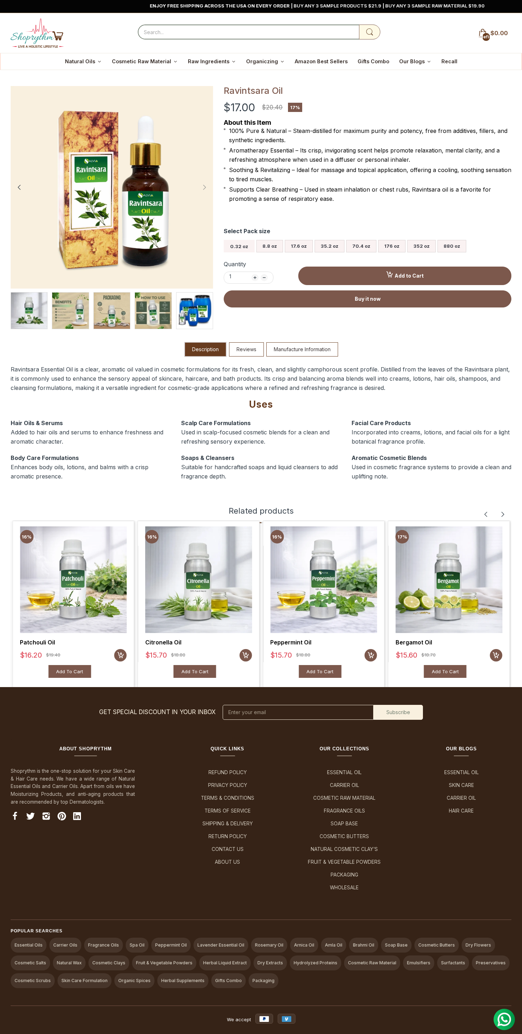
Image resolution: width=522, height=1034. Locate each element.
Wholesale (344, 887)
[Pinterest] (62, 817)
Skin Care (461, 785)
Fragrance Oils (344, 811)
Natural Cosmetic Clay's (344, 849)
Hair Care (461, 811)
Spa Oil (137, 945)
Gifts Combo (228, 980)
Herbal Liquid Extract (225, 962)
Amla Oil (333, 945)
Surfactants (453, 962)
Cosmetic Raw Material (344, 798)
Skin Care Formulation (84, 980)
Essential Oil (344, 772)
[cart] (120, 655)
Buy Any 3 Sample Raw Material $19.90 (393, 6)
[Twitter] (30, 817)
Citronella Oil (163, 642)
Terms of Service (228, 811)
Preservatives (491, 962)
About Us (227, 862)
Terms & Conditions (227, 798)
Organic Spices (134, 980)
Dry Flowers (478, 945)
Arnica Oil (304, 945)
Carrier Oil (344, 785)
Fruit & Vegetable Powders (344, 862)
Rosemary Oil (269, 945)
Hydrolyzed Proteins (315, 962)
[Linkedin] (77, 817)
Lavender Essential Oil (220, 945)
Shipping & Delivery (227, 823)
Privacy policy (227, 785)
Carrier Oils (65, 945)
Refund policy (227, 772)
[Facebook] (15, 817)
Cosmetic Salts (30, 962)
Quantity (235, 264)
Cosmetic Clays (108, 962)
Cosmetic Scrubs (33, 980)
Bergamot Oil (414, 642)
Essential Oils (29, 945)
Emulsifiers (418, 962)
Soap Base (344, 823)
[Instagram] (46, 817)
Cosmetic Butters (344, 836)
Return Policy (227, 836)
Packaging (344, 875)
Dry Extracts (270, 962)
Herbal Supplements (183, 980)
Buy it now (368, 299)
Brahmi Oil (363, 945)
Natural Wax (69, 962)
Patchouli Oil (37, 642)
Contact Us (228, 849)
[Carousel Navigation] (494, 514)
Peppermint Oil (290, 642)
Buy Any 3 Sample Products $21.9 (296, 6)
